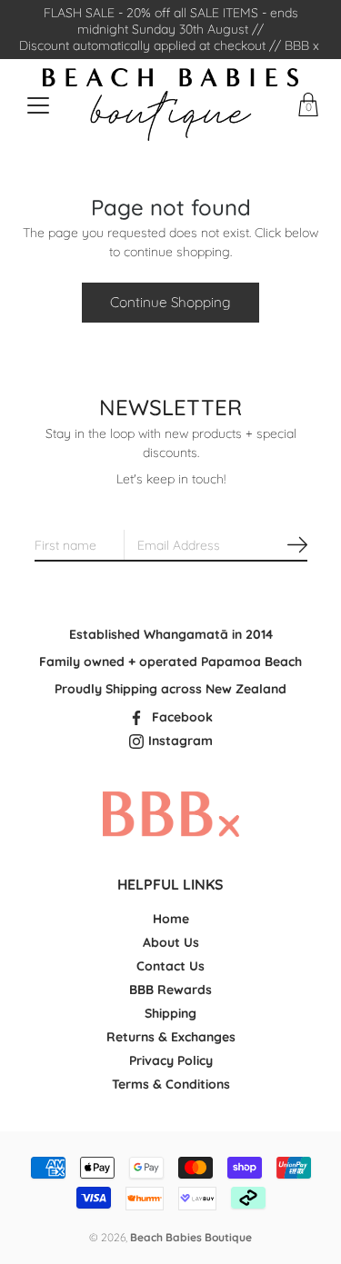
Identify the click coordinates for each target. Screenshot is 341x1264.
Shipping (170, 1013)
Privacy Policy (171, 1060)
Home (171, 919)
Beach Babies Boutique (191, 1237)
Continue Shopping (170, 302)
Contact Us (170, 966)
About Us (171, 942)
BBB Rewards (170, 989)
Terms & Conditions (171, 1084)
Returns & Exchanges (171, 1037)
